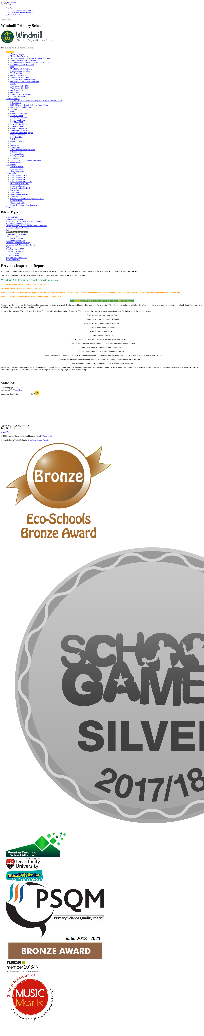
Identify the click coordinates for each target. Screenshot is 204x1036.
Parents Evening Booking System (18, 10)
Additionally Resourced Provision (23, 60)
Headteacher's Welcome (19, 56)
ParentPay (9, 8)
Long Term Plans (16, 137)
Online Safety (15, 162)
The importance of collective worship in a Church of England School (36, 101)
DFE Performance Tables (19, 184)
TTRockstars (15, 12)
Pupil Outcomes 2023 (18, 179)
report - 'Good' (16, 288)
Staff (12, 67)
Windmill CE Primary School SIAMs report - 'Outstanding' (25, 296)
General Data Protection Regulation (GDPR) (27, 199)
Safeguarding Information (20, 77)
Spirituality (14, 109)
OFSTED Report (26, 12)
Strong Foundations (17, 120)
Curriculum (10, 111)
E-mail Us (4, 432)
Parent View (15, 190)
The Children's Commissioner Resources (25, 160)
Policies (13, 84)
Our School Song (16, 92)
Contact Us (10, 207)
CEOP (8, 12)
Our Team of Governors (19, 75)
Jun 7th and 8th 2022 (39, 284)
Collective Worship (13, 99)
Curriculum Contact (17, 141)
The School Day (16, 73)
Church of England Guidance (21, 107)
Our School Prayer (17, 90)
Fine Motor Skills (16, 122)
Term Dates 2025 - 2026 (19, 86)
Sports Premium (16, 196)
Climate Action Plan (17, 203)
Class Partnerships (17, 171)
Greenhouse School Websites (38, 440)
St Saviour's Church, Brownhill (22, 65)
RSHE (12, 139)
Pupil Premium (15, 192)
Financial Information (18, 186)
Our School (10, 52)
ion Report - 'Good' (23, 284)
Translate (18, 390)
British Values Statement (19, 194)
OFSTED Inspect (8, 284)
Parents (8, 143)
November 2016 (55, 296)
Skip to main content (8, 2)
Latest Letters (15, 148)
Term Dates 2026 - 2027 (19, 88)
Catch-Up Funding (17, 201)
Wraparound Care (17, 154)
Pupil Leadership (16, 169)
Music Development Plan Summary (23, 205)
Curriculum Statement (18, 114)
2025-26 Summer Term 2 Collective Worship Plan (29, 105)
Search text (5, 394)
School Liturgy (16, 103)
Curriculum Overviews (19, 128)
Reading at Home (16, 126)
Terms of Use (47, 436)
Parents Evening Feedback (20, 188)
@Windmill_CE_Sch (13, 14)
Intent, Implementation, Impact (21, 133)
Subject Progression (17, 135)
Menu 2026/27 (15, 158)
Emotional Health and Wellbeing (22, 79)
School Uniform (16, 152)
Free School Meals (17, 156)
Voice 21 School (16, 116)
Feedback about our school (20, 71)
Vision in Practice (16, 167)
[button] (12, 18)
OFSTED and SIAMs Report (21, 69)
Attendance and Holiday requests (22, 150)
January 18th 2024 (39, 292)
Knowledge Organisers (19, 131)
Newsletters (14, 145)
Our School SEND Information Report (24, 82)
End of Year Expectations (19, 118)
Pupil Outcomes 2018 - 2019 (21, 182)
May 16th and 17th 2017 (32, 288)
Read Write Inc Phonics (19, 124)
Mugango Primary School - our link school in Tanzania (30, 62)
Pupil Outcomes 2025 (18, 175)
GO (33, 394)
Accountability (11, 173)
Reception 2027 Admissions (20, 94)
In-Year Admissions (17, 97)
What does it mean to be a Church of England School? (30, 58)
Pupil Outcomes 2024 (18, 177)
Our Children (11, 165)
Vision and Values (17, 54)
